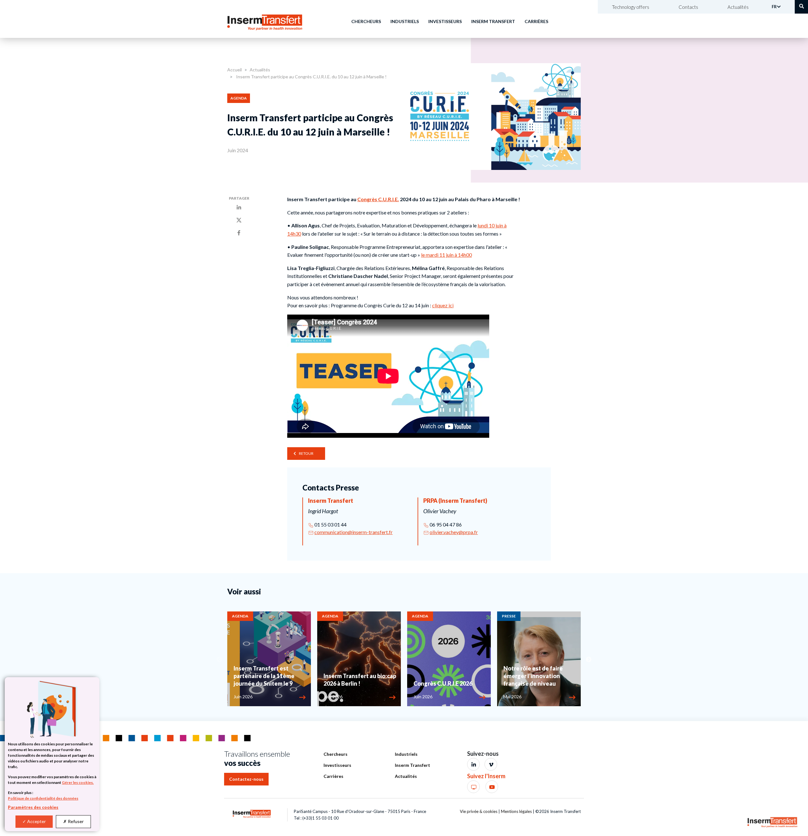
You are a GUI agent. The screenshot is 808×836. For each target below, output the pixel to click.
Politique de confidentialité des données (43, 798)
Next (588, 660)
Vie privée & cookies (478, 811)
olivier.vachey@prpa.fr (454, 532)
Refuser (75, 821)
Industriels (404, 21)
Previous (219, 660)
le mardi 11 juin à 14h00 (446, 255)
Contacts (688, 7)
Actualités (738, 7)
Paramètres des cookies (33, 807)
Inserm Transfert (493, 21)
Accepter (36, 821)
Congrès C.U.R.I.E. (378, 199)
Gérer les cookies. (78, 782)
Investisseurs (445, 21)
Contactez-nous (246, 779)
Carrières (536, 21)
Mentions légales (516, 811)
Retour (306, 453)
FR (774, 6)
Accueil (234, 69)
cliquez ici (443, 305)
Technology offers (630, 7)
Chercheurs (366, 21)
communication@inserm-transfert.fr (353, 532)
